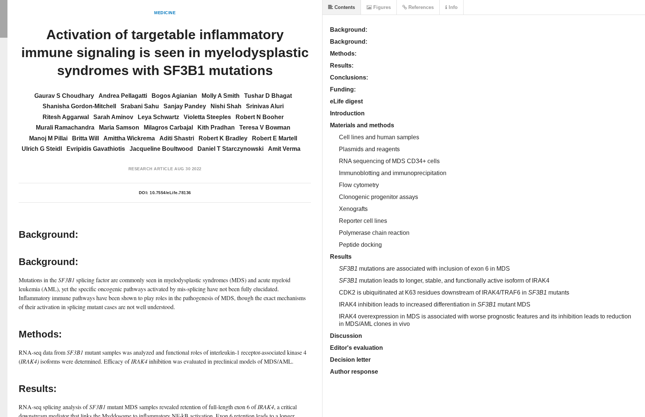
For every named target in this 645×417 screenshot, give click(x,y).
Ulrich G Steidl (42, 149)
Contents (344, 7)
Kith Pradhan (216, 127)
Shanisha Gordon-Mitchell (79, 106)
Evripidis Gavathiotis (95, 149)
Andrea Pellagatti (123, 96)
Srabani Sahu (140, 106)
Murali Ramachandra (65, 127)
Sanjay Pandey (184, 106)
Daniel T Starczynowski (230, 149)
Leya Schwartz (158, 117)
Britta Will (85, 138)
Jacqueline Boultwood (161, 149)
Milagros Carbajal (168, 127)
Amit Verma (284, 149)
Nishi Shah (226, 106)
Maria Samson (119, 127)
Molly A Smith (221, 96)
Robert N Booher (260, 117)
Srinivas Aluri (265, 106)
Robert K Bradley (223, 138)
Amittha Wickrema (129, 138)
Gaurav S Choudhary (64, 96)
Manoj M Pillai (48, 138)
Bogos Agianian (174, 96)
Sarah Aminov (113, 117)
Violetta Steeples (207, 117)
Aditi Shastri (176, 138)
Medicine (164, 12)
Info (452, 7)
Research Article (150, 169)
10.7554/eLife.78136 (170, 192)
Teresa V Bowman (264, 127)
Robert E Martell (274, 138)
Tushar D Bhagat (268, 96)
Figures (381, 7)
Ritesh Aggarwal (66, 117)
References (420, 7)
